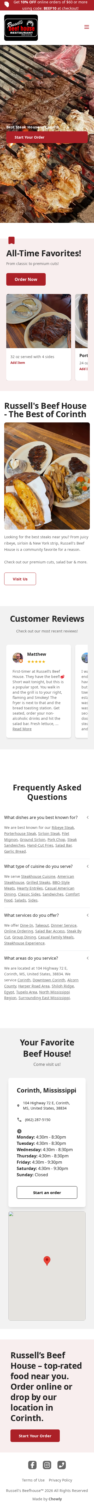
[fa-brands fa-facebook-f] (32, 1465)
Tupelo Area (26, 991)
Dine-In (26, 925)
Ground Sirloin (32, 839)
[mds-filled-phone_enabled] (61, 1465)
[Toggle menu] (87, 27)
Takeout (42, 925)
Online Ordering (18, 931)
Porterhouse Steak (20, 833)
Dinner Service (64, 925)
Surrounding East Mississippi (44, 997)
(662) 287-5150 (37, 1119)
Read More (22, 728)
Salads (20, 900)
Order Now (26, 279)
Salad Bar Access (50, 931)
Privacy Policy (60, 1480)
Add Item (17, 362)
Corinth (24, 979)
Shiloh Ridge (63, 985)
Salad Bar (63, 845)
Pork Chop (56, 839)
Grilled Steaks (38, 882)
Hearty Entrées (30, 888)
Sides (33, 900)
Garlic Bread (15, 851)
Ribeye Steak (63, 827)
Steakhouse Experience (24, 943)
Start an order (47, 1192)
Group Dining (24, 937)
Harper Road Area (34, 985)
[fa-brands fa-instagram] (47, 1465)
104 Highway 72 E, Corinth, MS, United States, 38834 (46, 1105)
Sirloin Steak (49, 833)
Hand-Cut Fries (40, 845)
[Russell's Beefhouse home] (21, 28)
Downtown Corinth (49, 979)
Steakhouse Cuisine (38, 876)
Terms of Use (33, 1480)
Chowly (55, 1498)
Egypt (9, 991)
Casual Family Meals (56, 937)
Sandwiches (53, 894)
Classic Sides (29, 894)
